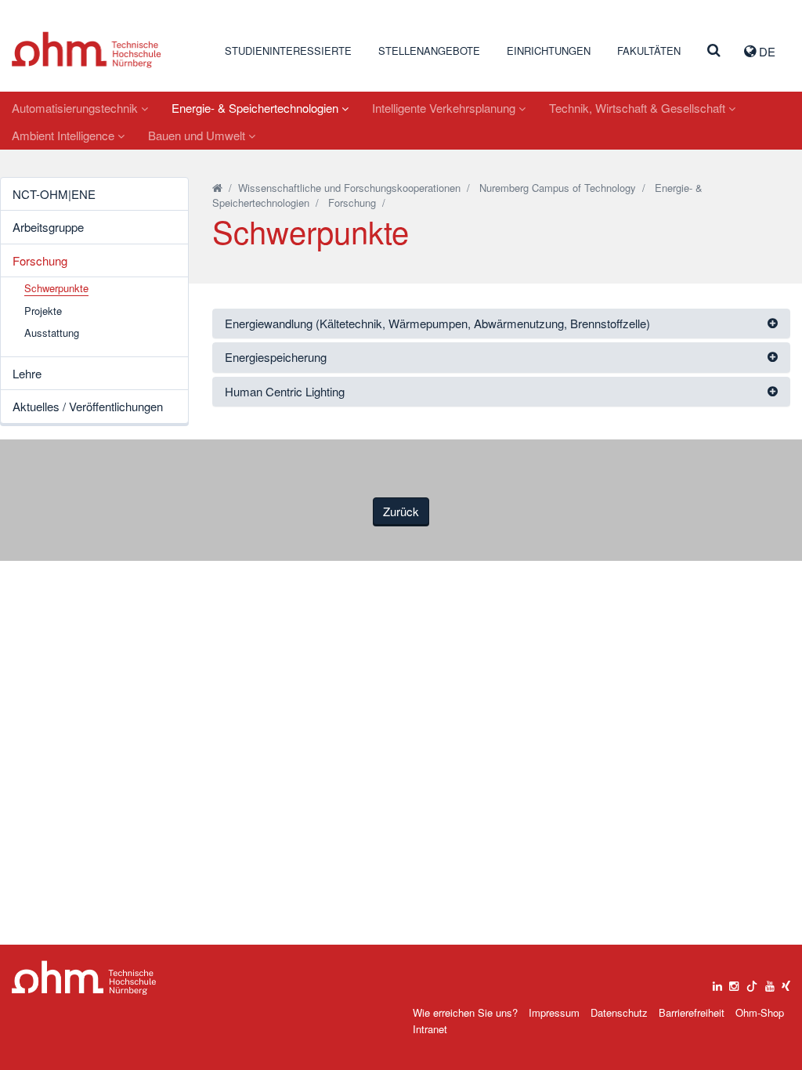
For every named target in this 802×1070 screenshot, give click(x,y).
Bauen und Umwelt (198, 135)
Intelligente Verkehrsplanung (445, 107)
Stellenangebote (429, 50)
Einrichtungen (549, 50)
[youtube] (770, 982)
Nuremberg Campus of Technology (557, 187)
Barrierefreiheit (691, 1012)
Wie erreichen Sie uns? (465, 1012)
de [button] (765, 51)
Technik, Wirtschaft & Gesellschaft (638, 107)
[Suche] (714, 51)
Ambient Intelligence (64, 135)
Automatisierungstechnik (76, 107)
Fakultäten (649, 50)
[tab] (501, 323)
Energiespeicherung (276, 357)
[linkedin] (717, 982)
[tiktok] (752, 982)
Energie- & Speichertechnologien (256, 107)
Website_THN (86, 49)
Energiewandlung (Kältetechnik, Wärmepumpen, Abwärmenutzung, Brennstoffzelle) (437, 323)
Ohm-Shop (759, 1012)
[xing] (786, 982)
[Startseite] (217, 187)
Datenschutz (619, 1012)
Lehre (27, 373)
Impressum (554, 1012)
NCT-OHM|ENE (54, 194)
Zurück (401, 511)
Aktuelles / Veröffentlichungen (88, 406)
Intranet (430, 1028)
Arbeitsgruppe (48, 227)
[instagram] (734, 982)
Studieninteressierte (288, 50)
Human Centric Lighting (285, 391)
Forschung (40, 260)
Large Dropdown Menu (84, 978)
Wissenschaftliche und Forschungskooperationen (349, 187)
